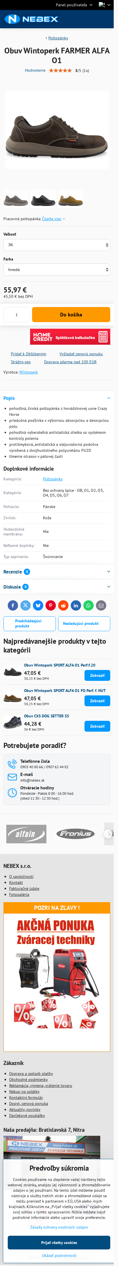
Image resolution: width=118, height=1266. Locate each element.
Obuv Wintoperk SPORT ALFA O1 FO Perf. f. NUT (65, 690)
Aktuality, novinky (24, 1109)
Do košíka (71, 314)
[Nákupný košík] (93, 19)
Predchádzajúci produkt (28, 623)
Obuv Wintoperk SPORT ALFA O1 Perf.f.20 (59, 665)
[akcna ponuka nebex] (57, 1027)
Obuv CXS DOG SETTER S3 (46, 716)
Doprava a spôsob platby (31, 1073)
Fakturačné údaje (24, 888)
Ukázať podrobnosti (59, 1255)
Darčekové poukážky (27, 1115)
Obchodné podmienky (28, 1079)
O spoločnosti (21, 876)
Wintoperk (28, 372)
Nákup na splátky (24, 1091)
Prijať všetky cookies (59, 1242)
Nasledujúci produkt (81, 623)
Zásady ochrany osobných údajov (59, 1227)
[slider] (60, 70)
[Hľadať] (79, 19)
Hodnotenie (35, 70)
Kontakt (16, 882)
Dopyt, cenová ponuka (28, 1103)
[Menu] (107, 19)
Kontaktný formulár (26, 1097)
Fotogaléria (19, 894)
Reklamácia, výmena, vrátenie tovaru (40, 1085)
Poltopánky (53, 478)
